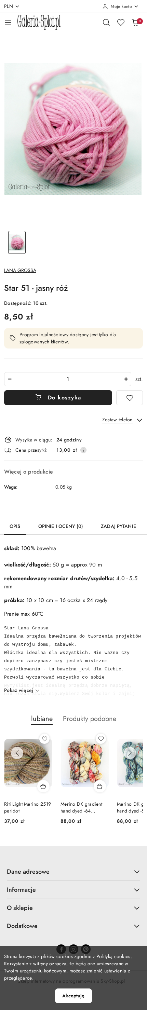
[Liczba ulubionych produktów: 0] (120, 22)
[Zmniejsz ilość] (9, 379)
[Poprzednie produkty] (17, 753)
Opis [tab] (15, 526)
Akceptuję (73, 995)
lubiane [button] (42, 719)
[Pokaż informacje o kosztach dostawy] (83, 450)
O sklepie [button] (20, 907)
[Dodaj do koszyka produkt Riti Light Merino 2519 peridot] (43, 786)
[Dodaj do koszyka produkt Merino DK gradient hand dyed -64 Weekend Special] (100, 786)
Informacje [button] (21, 889)
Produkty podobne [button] (89, 719)
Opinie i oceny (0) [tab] (60, 526)
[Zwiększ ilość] (126, 379)
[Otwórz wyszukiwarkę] (106, 22)
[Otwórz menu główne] (8, 22)
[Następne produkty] (130, 753)
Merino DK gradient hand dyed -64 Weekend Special (81, 807)
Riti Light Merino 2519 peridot (27, 807)
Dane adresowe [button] (28, 871)
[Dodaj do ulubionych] (129, 397)
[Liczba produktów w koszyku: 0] (135, 22)
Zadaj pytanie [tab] (118, 526)
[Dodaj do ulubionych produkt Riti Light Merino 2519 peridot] (44, 739)
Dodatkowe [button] (22, 926)
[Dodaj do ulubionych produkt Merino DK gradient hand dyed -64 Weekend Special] (101, 739)
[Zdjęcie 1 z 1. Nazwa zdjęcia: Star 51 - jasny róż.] (17, 242)
